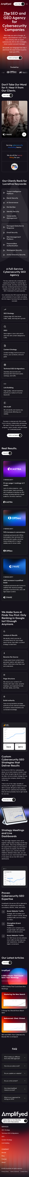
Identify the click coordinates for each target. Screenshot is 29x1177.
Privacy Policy (5, 1171)
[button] (26, 4)
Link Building (5, 1143)
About (3, 1162)
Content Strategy (7, 1140)
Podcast (4, 1159)
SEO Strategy (6, 1130)
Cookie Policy (24, 1171)
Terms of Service (14, 1171)
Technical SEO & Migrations (10, 1133)
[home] (6, 4)
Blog (3, 1156)
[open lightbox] (24, 134)
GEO (3, 1136)
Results (4, 1152)
